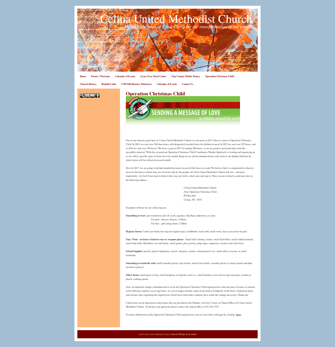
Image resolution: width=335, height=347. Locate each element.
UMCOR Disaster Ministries (136, 84)
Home (83, 76)
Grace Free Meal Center (153, 76)
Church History (88, 84)
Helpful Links (108, 84)
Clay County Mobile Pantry (185, 76)
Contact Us (187, 84)
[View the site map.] (87, 96)
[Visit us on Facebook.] (97, 96)
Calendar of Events (125, 76)
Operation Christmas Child (219, 76)
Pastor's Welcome (100, 76)
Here (238, 314)
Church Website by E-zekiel (183, 334)
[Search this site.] (82, 96)
